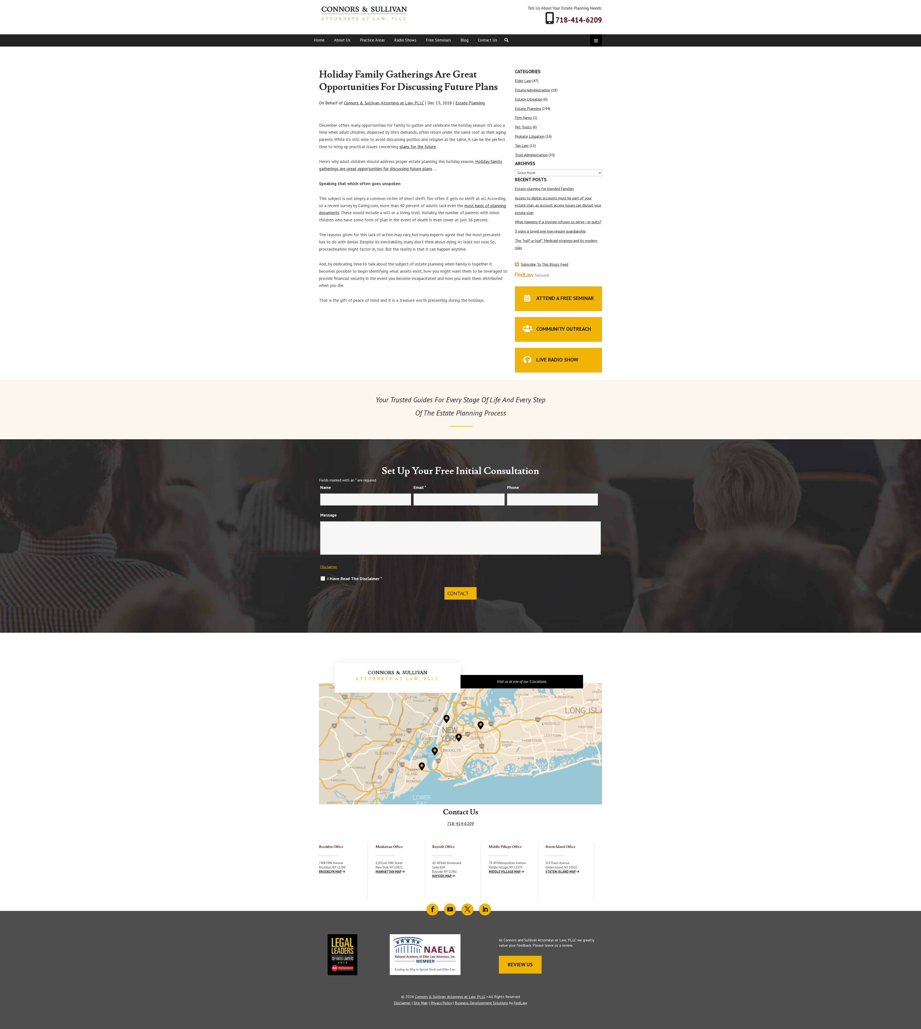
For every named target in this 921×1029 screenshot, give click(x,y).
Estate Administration (532, 90)
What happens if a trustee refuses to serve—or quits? (558, 221)
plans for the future (418, 146)
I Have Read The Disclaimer (354, 578)
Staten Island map (560, 872)
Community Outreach (563, 328)
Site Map (420, 1002)
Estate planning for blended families (544, 188)
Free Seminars (438, 40)
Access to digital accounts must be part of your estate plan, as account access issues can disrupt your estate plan (558, 205)
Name (325, 487)
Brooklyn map (330, 872)
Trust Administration (531, 154)
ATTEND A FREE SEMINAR (565, 298)
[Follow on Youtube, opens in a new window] (450, 909)
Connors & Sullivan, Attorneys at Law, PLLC (384, 103)
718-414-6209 (578, 19)
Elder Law (523, 80)
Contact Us (487, 40)
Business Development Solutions (481, 1002)
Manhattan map (389, 872)
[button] (916, 994)
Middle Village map (505, 872)
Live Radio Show (557, 359)
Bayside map (442, 876)
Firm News (523, 117)
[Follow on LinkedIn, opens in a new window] (485, 909)
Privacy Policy (441, 1002)
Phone (513, 487)
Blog (464, 40)
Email (419, 487)
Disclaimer (328, 566)
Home (319, 40)
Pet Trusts (523, 127)
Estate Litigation (529, 99)
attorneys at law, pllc (397, 679)
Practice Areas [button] (372, 40)
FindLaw (520, 1002)
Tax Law (522, 145)
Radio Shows (405, 40)
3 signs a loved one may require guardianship (550, 231)
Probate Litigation (529, 136)
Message (328, 515)
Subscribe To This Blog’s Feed (544, 264)
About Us (342, 40)
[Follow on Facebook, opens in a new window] (432, 909)
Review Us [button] (520, 964)
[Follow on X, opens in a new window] (467, 909)
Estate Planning (470, 103)
